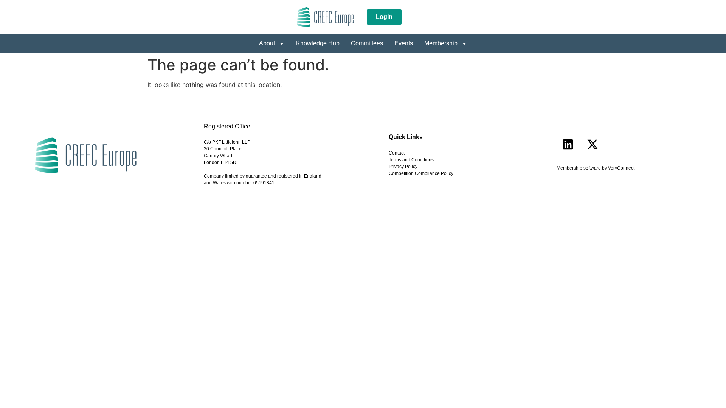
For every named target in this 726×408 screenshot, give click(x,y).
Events (403, 43)
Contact (397, 153)
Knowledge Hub (318, 43)
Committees (367, 43)
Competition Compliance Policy (421, 173)
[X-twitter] (592, 144)
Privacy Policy (403, 166)
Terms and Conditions (411, 159)
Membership (441, 43)
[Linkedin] (568, 144)
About (267, 43)
